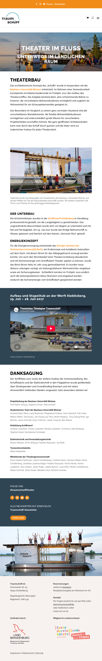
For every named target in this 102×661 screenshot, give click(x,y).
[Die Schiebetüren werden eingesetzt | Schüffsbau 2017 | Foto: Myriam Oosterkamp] (51, 192)
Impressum (15, 653)
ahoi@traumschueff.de (63, 604)
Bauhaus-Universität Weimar (25, 89)
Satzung (39, 653)
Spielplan (66, 587)
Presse (50, 4)
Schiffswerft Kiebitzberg (61, 218)
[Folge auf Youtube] (22, 498)
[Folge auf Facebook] (12, 498)
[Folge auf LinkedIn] (27, 498)
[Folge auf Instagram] (17, 498)
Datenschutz (28, 653)
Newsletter (60, 4)
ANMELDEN (18, 518)
